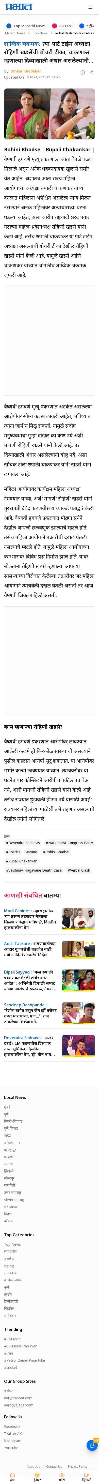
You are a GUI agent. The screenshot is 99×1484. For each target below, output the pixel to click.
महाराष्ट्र (9, 1265)
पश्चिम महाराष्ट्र (14, 1199)
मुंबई (7, 1107)
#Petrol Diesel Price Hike (24, 1360)
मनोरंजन (10, 1315)
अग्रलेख (9, 1258)
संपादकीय (10, 1251)
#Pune (31, 851)
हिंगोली (9, 1171)
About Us (33, 1467)
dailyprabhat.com (18, 1397)
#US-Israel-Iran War (20, 1346)
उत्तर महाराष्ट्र (12, 1192)
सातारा (8, 1164)
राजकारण (10, 1272)
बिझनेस (9, 1308)
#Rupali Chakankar (21, 861)
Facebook (12, 1426)
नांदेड (7, 1135)
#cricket (10, 1367)
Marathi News (15, 33)
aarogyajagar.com (19, 1405)
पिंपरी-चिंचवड (13, 1121)
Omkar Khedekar (25, 71)
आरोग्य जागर (13, 1279)
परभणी (9, 1156)
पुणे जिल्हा (11, 1128)
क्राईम (8, 1294)
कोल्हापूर (10, 1149)
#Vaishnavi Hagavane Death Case (34, 870)
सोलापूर (9, 1178)
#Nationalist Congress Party (69, 842)
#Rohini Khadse (56, 851)
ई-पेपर (8, 1390)
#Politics (13, 851)
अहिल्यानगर (12, 1142)
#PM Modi (12, 1338)
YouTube (11, 1447)
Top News (40, 33)
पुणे (6, 1114)
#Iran (8, 1353)
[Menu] (90, 7)
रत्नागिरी (9, 1185)
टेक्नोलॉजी (11, 1301)
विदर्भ (8, 1213)
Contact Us (54, 1467)
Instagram (12, 1440)
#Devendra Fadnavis (23, 842)
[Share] (91, 72)
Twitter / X (13, 1433)
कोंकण (8, 1220)
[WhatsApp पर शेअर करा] (83, 72)
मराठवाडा (10, 1206)
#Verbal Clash (79, 870)
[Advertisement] (49, 340)
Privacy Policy (77, 1467)
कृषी (7, 1287)
